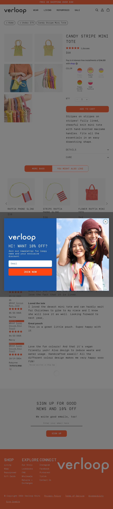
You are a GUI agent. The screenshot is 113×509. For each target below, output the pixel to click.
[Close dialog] (105, 221)
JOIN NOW (30, 271)
